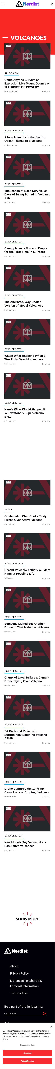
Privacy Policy (19, 973)
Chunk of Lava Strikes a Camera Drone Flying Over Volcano (26, 679)
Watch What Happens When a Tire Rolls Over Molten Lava (24, 357)
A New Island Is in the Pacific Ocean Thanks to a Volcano (24, 139)
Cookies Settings (27, 1045)
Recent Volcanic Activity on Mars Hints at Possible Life (27, 571)
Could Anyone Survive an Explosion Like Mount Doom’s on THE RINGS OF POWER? (27, 83)
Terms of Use (19, 993)
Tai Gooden (8, 578)
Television (11, 73)
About (14, 966)
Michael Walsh (10, 797)
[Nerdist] (27, 4)
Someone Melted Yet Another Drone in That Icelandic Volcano (26, 625)
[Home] (16, 953)
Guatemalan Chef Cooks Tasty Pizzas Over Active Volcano (25, 518)
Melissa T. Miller (10, 91)
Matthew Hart (10, 203)
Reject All (27, 1053)
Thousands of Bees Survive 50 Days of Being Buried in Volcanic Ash (27, 194)
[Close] (51, 1026)
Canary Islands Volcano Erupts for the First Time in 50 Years (25, 250)
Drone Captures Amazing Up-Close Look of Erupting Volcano (26, 790)
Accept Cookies (27, 1061)
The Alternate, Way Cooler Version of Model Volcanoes (23, 303)
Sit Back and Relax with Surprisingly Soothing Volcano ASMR (25, 735)
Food (8, 509)
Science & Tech (14, 130)
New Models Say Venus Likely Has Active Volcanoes (25, 844)
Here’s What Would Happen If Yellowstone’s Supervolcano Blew (24, 413)
